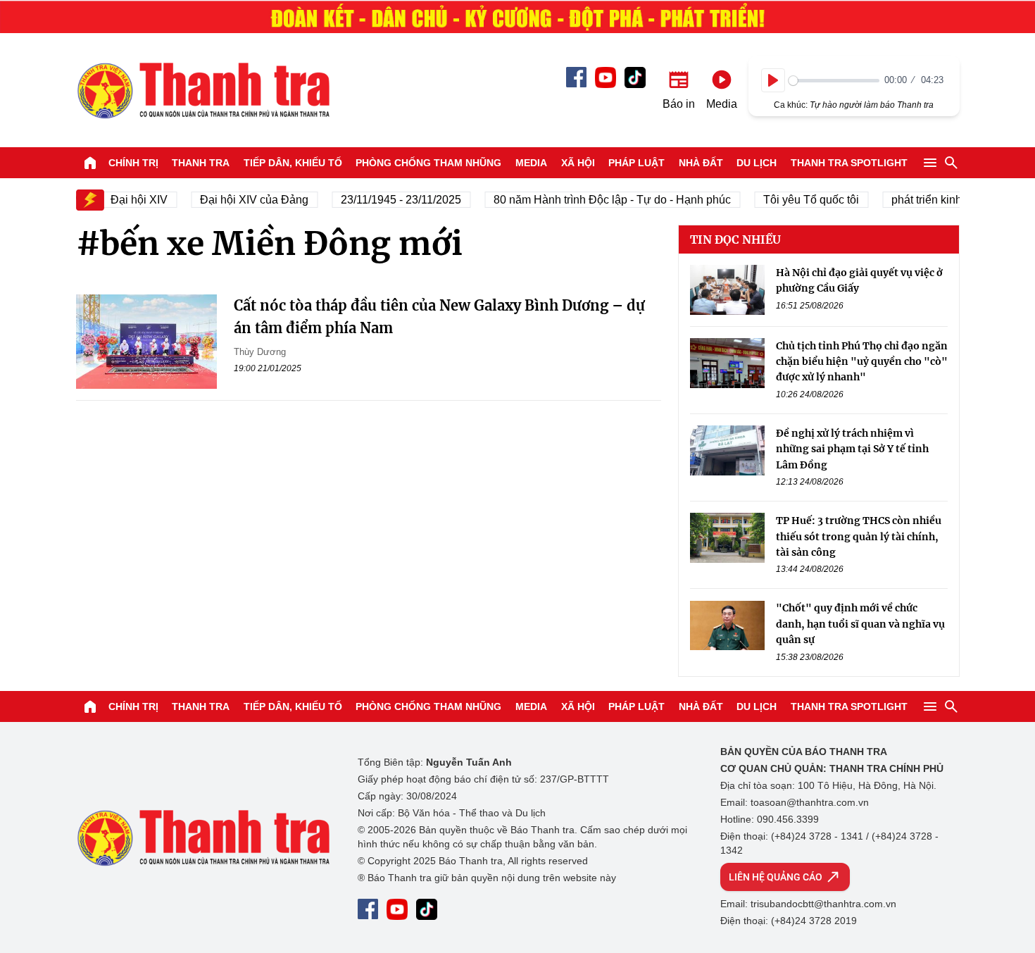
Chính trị (133, 162)
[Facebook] (576, 77)
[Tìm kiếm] (951, 162)
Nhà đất (701, 162)
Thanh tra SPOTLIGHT (849, 162)
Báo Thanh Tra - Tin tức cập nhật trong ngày (203, 90)
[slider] (834, 80)
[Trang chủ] (90, 162)
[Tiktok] (635, 77)
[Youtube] (605, 77)
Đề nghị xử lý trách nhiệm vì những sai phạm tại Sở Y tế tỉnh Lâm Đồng (852, 449)
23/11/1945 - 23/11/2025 (393, 200)
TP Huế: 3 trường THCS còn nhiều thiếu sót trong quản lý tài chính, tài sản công (858, 536)
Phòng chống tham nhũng (428, 162)
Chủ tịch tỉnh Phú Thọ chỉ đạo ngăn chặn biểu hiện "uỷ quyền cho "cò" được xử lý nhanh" (862, 362)
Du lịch (756, 162)
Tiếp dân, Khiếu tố (293, 162)
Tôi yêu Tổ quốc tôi (803, 200)
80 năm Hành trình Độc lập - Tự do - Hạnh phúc (604, 200)
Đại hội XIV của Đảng (246, 200)
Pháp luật (636, 162)
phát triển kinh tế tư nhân (946, 200)
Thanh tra (201, 162)
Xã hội (578, 162)
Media (531, 162)
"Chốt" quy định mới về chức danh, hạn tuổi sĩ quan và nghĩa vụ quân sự (860, 624)
